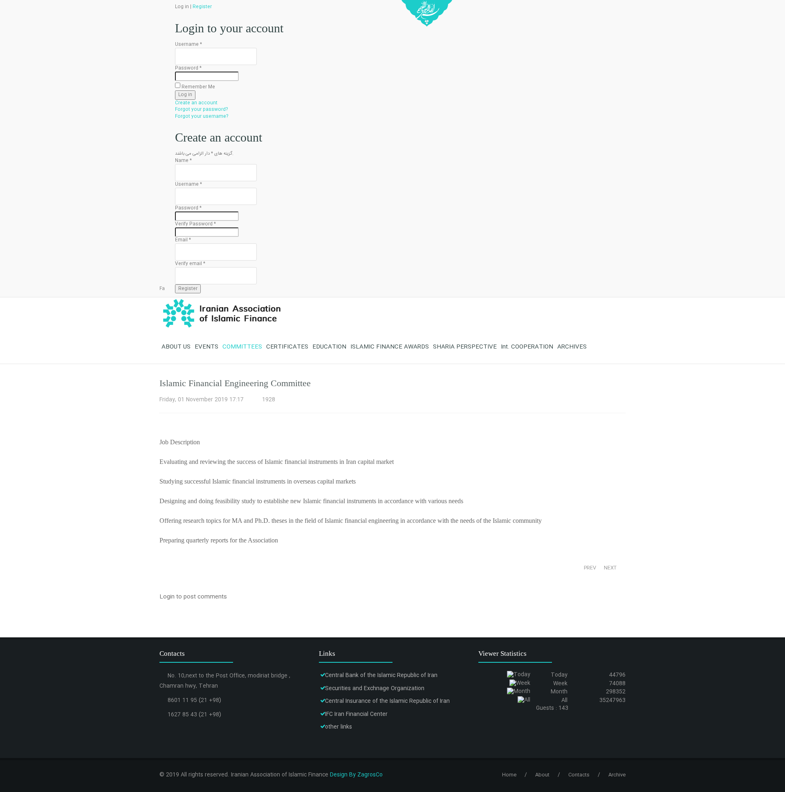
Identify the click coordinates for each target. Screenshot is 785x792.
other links (338, 726)
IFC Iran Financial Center (356, 714)
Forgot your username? (202, 116)
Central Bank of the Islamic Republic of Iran (381, 675)
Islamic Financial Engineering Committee (235, 383)
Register (202, 7)
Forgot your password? (201, 109)
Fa (162, 288)
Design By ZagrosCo (356, 774)
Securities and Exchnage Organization (374, 688)
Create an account (196, 103)
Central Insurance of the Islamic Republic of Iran (387, 701)
